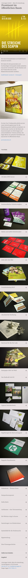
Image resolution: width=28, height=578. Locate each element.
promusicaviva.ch (6, 140)
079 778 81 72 (12, 568)
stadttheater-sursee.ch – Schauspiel (11, 75)
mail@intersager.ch (15, 566)
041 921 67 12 (5, 566)
